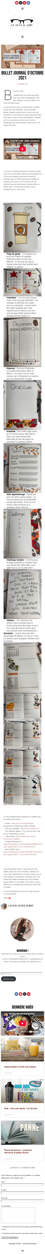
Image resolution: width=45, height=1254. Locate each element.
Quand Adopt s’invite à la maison (20, 1067)
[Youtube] (17, 3)
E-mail (4, 1190)
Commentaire (6, 1206)
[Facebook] (28, 3)
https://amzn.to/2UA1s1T (30, 829)
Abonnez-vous (8, 979)
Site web (4, 1198)
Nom (3, 1182)
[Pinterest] (24, 3)
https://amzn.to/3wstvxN (20, 823)
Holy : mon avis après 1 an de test (20, 1108)
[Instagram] (20, 3)
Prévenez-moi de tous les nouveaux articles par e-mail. (22, 1233)
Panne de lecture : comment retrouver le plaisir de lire (18, 1151)
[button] (22, 8)
